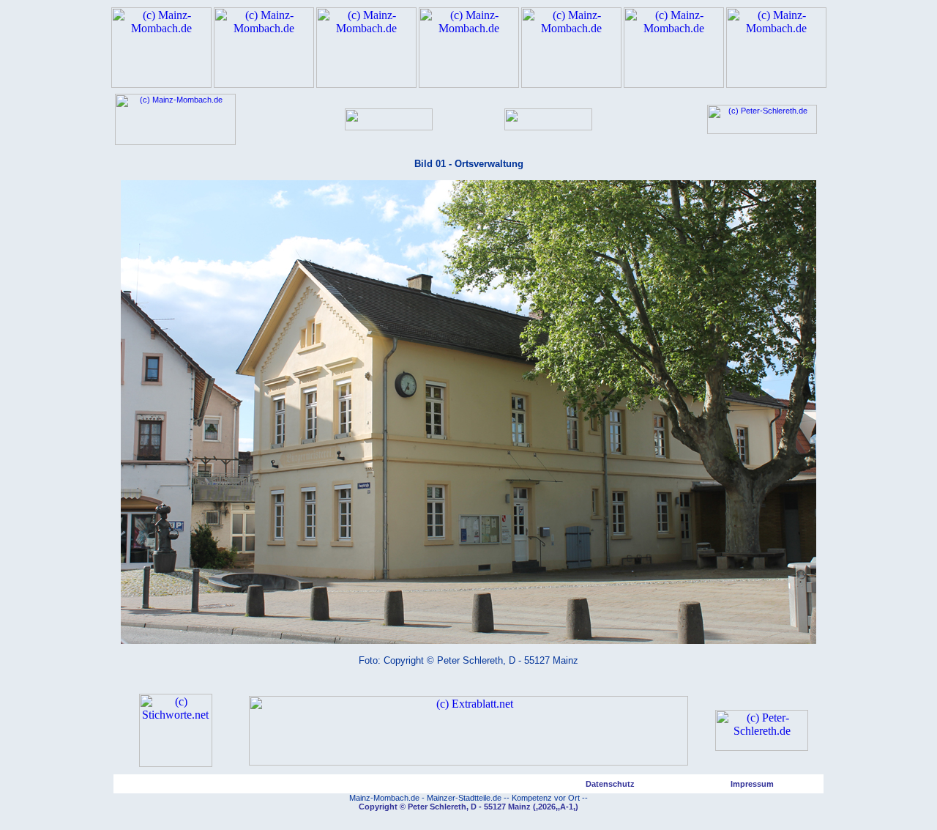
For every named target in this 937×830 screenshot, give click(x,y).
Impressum (752, 783)
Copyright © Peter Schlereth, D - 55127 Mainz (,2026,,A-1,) (468, 806)
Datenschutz (610, 783)
